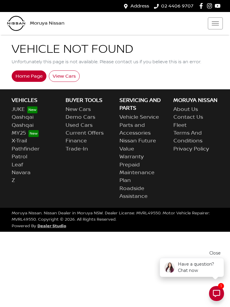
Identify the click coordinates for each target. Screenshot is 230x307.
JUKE (18, 109)
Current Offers (85, 133)
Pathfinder (26, 149)
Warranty (131, 157)
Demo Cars (80, 117)
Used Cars (79, 125)
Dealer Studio (51, 225)
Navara (21, 172)
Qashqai (23, 117)
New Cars (78, 109)
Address (140, 6)
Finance (76, 141)
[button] (215, 23)
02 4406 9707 (177, 6)
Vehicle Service (139, 117)
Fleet (180, 125)
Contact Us (188, 117)
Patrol (19, 157)
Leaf (17, 165)
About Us (185, 109)
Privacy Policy (191, 149)
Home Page (29, 76)
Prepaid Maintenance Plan (137, 173)
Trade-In (77, 149)
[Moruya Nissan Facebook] (202, 6)
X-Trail (19, 141)
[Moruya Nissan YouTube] (219, 6)
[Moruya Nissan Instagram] (211, 6)
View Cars (64, 76)
